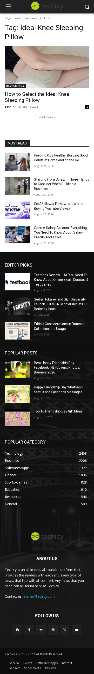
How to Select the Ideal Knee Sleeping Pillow (37, 97)
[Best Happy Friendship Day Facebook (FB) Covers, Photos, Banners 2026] (17, 370)
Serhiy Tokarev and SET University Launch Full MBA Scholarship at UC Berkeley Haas (60, 304)
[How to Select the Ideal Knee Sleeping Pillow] (47, 67)
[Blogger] (17, 630)
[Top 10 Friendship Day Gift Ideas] (17, 418)
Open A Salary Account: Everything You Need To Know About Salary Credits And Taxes (60, 232)
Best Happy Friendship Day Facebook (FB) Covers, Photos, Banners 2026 (57, 367)
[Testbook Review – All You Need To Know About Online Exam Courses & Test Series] (17, 282)
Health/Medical (15, 86)
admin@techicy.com (39, 596)
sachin (9, 106)
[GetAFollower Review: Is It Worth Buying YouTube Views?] (17, 210)
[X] (64, 630)
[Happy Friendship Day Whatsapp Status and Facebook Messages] (17, 394)
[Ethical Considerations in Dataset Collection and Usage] (17, 331)
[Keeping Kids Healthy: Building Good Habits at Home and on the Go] (17, 162)
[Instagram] (53, 630)
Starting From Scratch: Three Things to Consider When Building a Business (61, 184)
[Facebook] (29, 630)
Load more (45, 117)
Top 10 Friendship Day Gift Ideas (58, 411)
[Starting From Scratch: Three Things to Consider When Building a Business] (17, 186)
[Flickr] (41, 630)
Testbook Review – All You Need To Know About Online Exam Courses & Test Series (61, 279)
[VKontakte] (76, 630)
